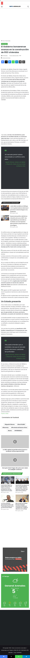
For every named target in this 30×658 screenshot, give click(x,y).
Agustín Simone (10, 424)
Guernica (5, 427)
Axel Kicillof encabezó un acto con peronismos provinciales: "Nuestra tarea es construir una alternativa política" (22, 487)
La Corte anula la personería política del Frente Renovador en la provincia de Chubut (7, 505)
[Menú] (2, 7)
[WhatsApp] (13, 61)
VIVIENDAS (18, 430)
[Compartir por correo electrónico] (20, 61)
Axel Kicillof (21, 424)
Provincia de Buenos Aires (19, 427)
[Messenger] (9, 61)
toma (10, 430)
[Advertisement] (15, 23)
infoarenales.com (5, 650)
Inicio (3, 40)
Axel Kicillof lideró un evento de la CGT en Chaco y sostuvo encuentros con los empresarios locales (6, 487)
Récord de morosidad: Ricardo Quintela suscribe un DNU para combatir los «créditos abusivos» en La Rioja (22, 506)
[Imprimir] (23, 61)
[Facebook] (2, 61)
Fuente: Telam (4, 413)
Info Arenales (4, 55)
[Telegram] (16, 61)
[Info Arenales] (15, 6)
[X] (6, 61)
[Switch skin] (28, 7)
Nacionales (7, 40)
